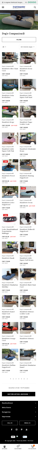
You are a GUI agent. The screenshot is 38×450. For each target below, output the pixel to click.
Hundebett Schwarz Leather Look (27, 313)
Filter (19, 40)
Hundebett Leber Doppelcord (8, 203)
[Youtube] (26, 429)
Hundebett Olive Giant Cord (10, 70)
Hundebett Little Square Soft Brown (26, 259)
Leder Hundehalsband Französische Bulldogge (10, 231)
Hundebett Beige (8, 122)
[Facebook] (11, 429)
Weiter (27, 378)
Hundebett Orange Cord (8, 339)
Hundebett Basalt (8, 258)
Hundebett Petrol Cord (8, 177)
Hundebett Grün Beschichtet (8, 96)
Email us (27, 423)
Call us (9, 423)
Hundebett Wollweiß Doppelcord (27, 230)
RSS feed (30, 441)
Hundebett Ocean (26, 202)
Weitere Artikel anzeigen (18, 394)
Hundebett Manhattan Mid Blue (10, 286)
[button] (3, 7)
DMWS (25, 441)
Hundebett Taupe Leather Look (26, 123)
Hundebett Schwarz (27, 338)
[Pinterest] (21, 429)
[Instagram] (16, 429)
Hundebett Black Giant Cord (28, 286)
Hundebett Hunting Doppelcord (27, 177)
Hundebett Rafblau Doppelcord (8, 366)
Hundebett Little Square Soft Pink (8, 150)
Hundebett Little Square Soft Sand (26, 96)
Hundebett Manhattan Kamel (28, 366)
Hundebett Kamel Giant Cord (8, 313)
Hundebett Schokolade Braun (28, 150)
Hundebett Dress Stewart (26, 70)
